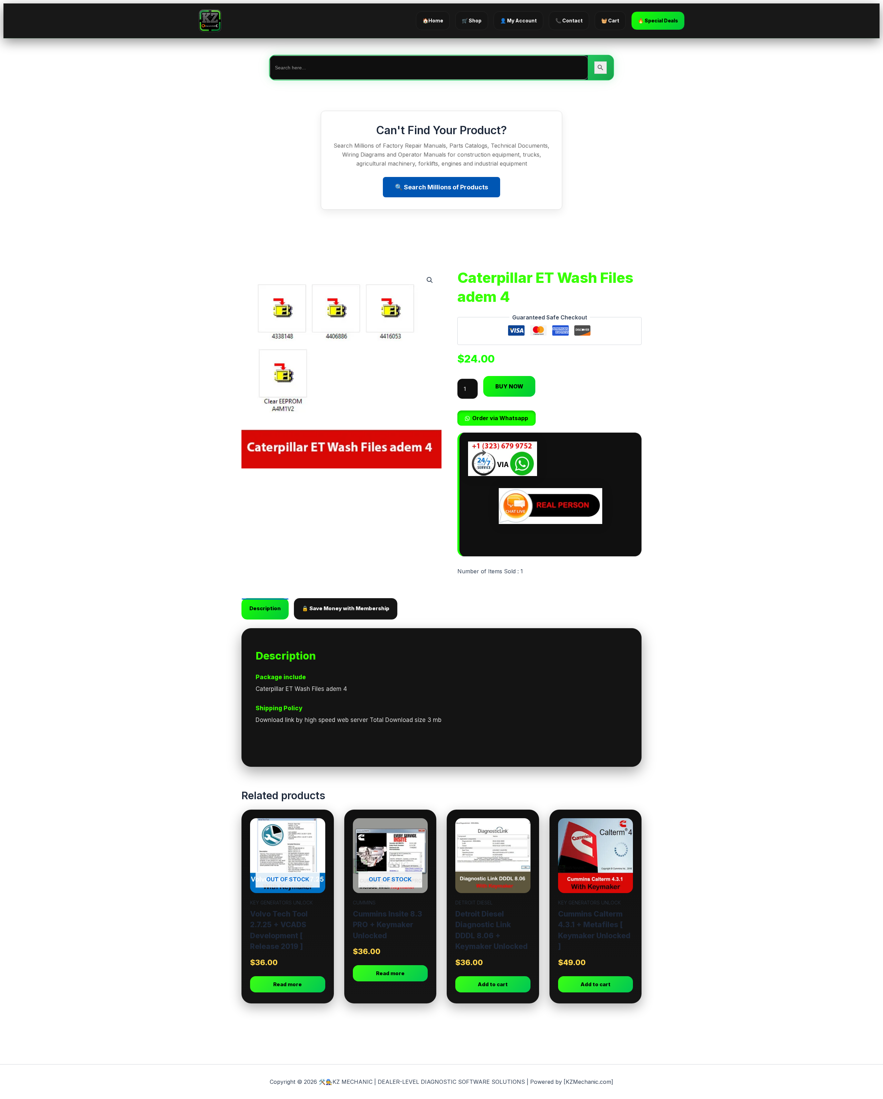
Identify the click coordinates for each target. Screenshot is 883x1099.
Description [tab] (265, 608)
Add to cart (493, 984)
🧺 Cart (610, 20)
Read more (287, 984)
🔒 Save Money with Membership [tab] (345, 608)
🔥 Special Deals (658, 20)
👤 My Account (518, 20)
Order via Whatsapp (500, 418)
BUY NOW (509, 386)
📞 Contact (569, 20)
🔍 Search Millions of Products (441, 187)
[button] (430, 280)
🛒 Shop (472, 20)
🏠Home (433, 20)
